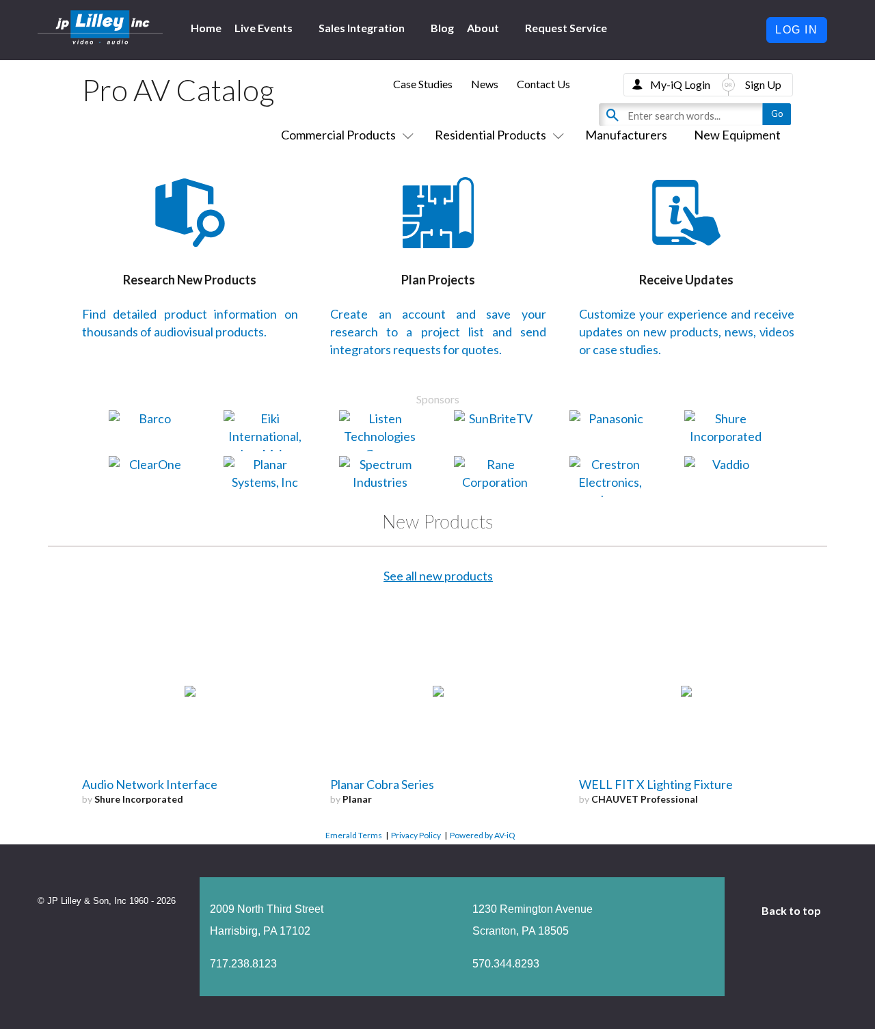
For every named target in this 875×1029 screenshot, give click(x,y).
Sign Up (763, 84)
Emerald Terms (353, 835)
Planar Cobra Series (382, 784)
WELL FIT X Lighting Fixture (656, 784)
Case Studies (423, 83)
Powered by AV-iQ (482, 835)
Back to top (792, 910)
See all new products (438, 575)
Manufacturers (626, 134)
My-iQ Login (680, 84)
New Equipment (737, 134)
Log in (796, 30)
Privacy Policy (416, 835)
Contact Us (543, 83)
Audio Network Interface (149, 784)
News (484, 83)
